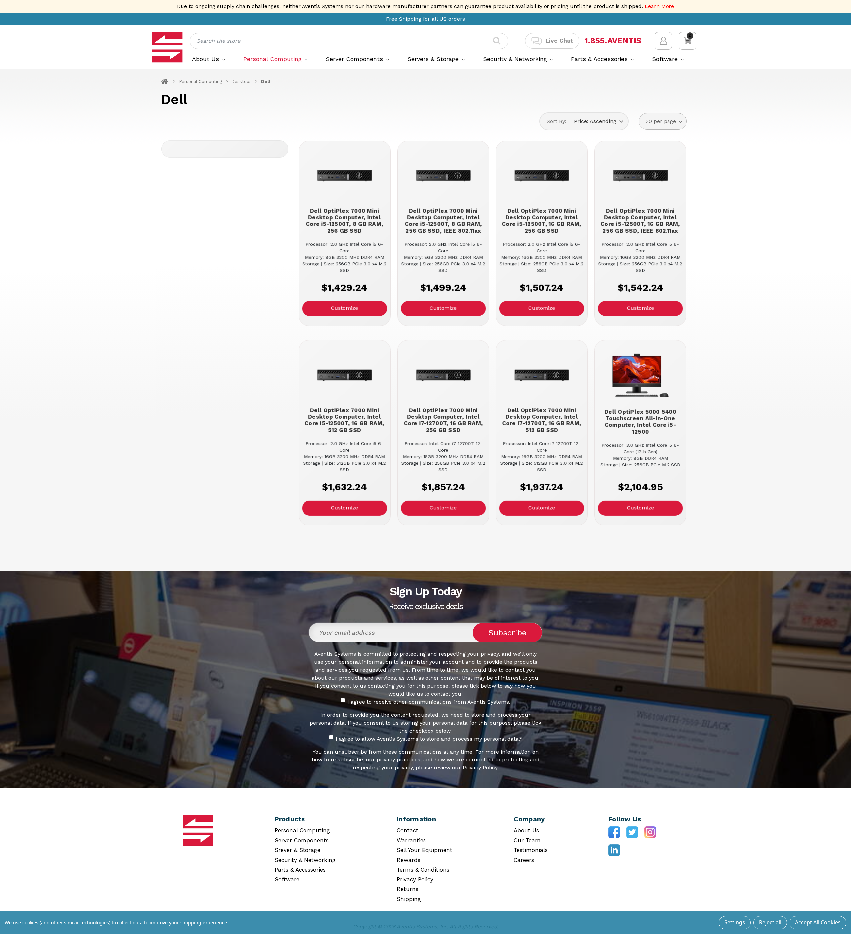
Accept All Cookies (818, 922)
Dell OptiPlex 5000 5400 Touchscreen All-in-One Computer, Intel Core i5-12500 (640, 422)
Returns (407, 889)
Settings (734, 922)
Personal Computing (273, 59)
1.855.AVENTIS (612, 41)
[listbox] (599, 121)
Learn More (659, 6)
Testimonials (530, 850)
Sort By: (556, 121)
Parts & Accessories (600, 59)
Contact (407, 830)
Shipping (409, 899)
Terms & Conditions (423, 869)
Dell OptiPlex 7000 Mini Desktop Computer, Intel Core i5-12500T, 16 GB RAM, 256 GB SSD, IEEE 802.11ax (640, 220)
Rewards (408, 860)
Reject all (770, 922)
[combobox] (349, 41)
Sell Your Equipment (424, 850)
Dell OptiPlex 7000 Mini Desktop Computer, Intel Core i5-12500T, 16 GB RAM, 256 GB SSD (542, 220)
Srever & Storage (297, 850)
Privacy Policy (415, 879)
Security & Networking (516, 59)
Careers (524, 860)
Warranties (411, 840)
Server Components (355, 59)
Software (666, 59)
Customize (344, 308)
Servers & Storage (434, 59)
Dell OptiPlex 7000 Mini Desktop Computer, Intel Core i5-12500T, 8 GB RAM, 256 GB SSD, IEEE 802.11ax (443, 220)
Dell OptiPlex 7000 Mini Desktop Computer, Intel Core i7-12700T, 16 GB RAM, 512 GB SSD (541, 420)
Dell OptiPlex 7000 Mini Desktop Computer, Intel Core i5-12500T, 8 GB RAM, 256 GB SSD (344, 220)
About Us (206, 59)
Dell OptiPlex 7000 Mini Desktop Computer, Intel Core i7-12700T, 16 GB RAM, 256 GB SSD (443, 420)
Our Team (527, 840)
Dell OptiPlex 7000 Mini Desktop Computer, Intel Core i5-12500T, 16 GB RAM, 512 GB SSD (344, 420)
